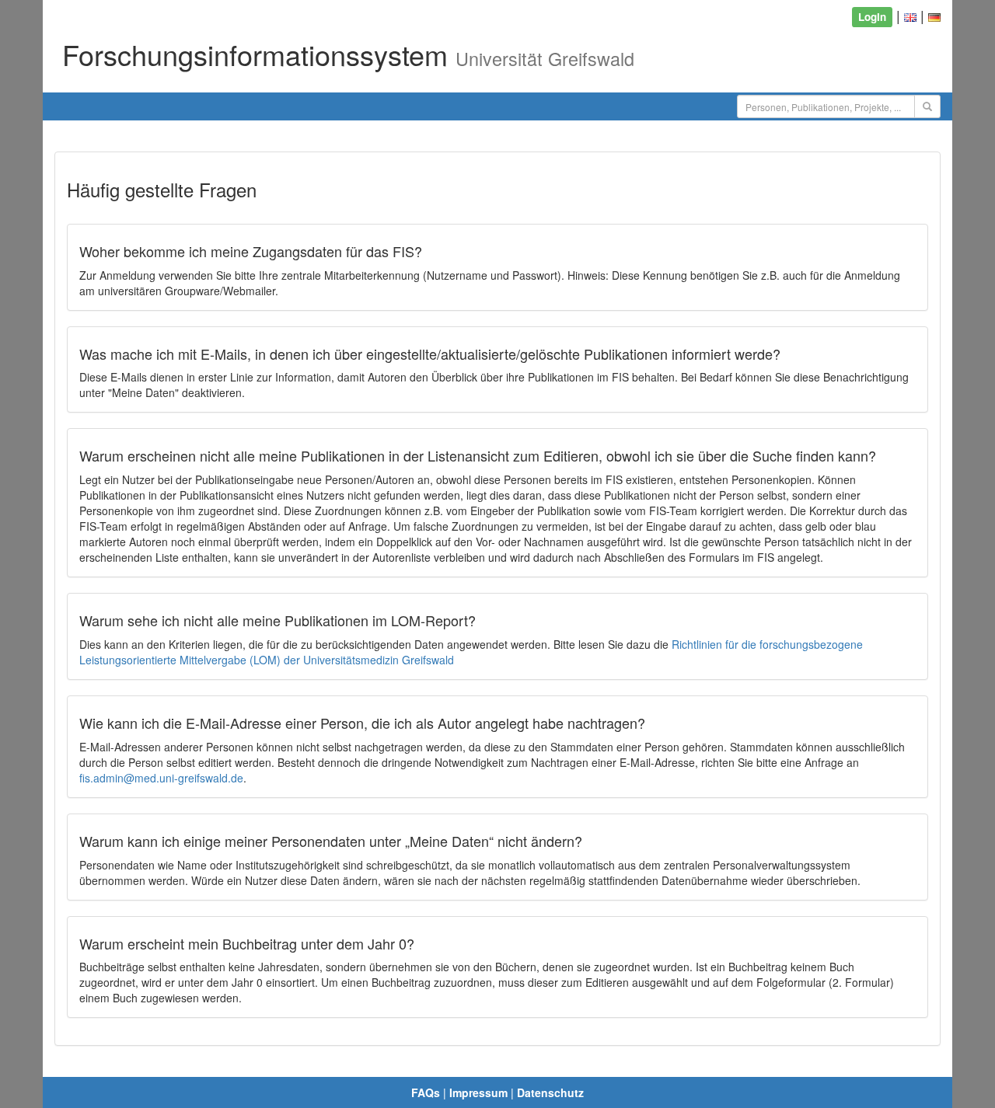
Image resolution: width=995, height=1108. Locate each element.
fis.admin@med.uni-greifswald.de (161, 778)
